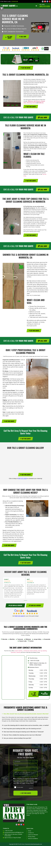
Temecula (29, 102)
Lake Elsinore (36, 101)
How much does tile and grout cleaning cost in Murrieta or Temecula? (24, 731)
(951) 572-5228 (44, 6)
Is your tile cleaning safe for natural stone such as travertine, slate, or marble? (26, 725)
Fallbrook (41, 102)
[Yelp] (50, 1)
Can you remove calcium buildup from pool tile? (17, 738)
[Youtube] (45, 1)
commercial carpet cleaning (30, 650)
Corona (34, 102)
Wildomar (30, 101)
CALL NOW (41, 4)
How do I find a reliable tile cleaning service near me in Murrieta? (22, 735)
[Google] (43, 1)
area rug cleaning (42, 650)
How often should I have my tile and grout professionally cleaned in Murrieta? (26, 713)
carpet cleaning (18, 650)
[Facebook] (47, 1)
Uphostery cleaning (16, 652)
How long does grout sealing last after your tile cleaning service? (22, 728)
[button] (1, 8)
